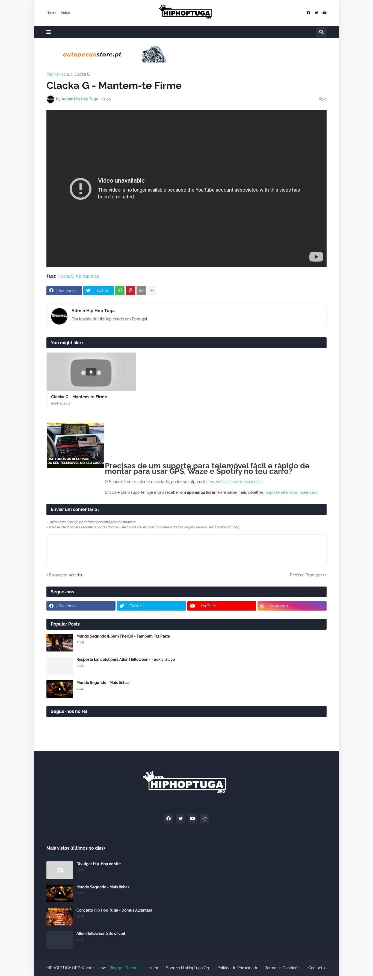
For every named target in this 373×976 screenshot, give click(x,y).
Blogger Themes (124, 968)
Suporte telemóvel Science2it (291, 492)
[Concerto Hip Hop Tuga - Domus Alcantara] (59, 917)
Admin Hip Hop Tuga (93, 310)
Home (51, 13)
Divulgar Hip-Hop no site (98, 864)
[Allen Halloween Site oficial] (59, 940)
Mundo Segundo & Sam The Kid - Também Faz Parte (123, 636)
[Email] (141, 290)
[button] (48, 32)
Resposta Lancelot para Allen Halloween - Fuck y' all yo (125, 659)
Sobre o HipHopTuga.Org (188, 968)
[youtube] (324, 13)
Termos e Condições (283, 968)
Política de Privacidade (237, 968)
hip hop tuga (87, 276)
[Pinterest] (130, 290)
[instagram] (204, 818)
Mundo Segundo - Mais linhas (102, 682)
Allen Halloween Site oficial (100, 933)
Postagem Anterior (65, 575)
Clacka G (82, 74)
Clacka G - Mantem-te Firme (79, 396)
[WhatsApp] (120, 290)
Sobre (65, 13)
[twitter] (316, 13)
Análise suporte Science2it (239, 482)
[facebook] (308, 13)
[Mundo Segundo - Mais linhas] (59, 689)
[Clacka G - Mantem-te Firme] (91, 372)
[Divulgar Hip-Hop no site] (59, 870)
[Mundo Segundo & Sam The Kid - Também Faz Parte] (59, 642)
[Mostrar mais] (151, 290)
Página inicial (58, 74)
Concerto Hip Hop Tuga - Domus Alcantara (114, 910)
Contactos (317, 968)
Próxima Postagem (307, 575)
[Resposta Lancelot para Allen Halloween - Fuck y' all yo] (59, 666)
